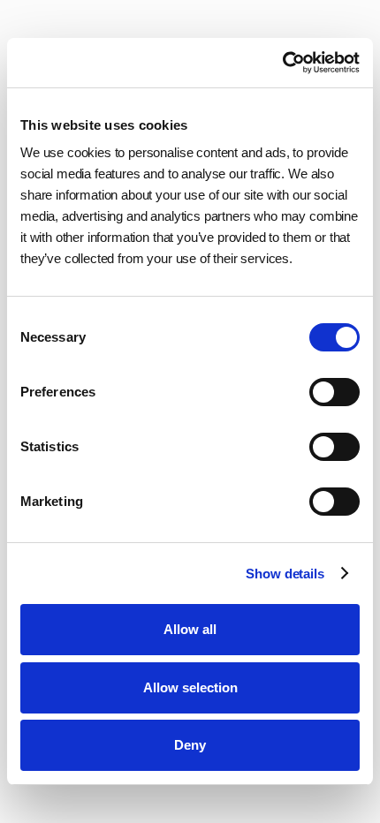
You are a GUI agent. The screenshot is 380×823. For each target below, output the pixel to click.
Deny (190, 744)
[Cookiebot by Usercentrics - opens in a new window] (282, 62)
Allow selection (190, 687)
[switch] (334, 392)
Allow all (190, 629)
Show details (284, 573)
